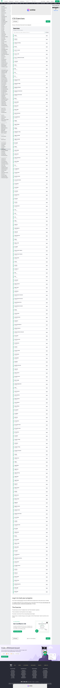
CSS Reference (3, 158)
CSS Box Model (3, 22)
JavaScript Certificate (45, 671)
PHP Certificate (45, 674)
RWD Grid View (3, 126)
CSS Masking (3, 95)
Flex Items (3, 111)
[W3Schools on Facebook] (57, 7)
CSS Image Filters (4, 90)
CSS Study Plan (3, 154)
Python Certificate (45, 673)
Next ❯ (48, 21)
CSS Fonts (2, 26)
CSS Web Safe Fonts (4, 168)
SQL (13, 3)
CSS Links (2, 29)
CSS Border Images (4, 71)
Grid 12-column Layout (5, 119)
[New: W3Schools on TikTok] (55, 8)
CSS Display (3, 32)
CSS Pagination (3, 97)
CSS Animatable (3, 170)
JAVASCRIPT (9, 3)
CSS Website (3, 151)
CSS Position (3, 35)
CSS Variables (3, 101)
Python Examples (34, 673)
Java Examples (34, 676)
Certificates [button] (22, 1)
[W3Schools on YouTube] (53, 7)
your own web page (44, 602)
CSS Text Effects (3, 77)
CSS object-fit (3, 92)
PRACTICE (39, 665)
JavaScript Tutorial (12, 671)
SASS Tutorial (3, 139)
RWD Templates (3, 132)
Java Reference (23, 676)
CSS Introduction (4, 7)
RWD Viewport (3, 125)
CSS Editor (3, 145)
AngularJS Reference (23, 677)
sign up (21, 600)
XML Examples (34, 677)
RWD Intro (3, 124)
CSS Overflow (3, 39)
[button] (33, 1)
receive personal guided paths (26, 603)
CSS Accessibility (4, 65)
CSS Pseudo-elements (4, 46)
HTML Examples (34, 670)
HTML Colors (23, 675)
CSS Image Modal (4, 87)
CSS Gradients (3, 75)
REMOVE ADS (56, 10)
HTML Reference (24, 670)
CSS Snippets (3, 146)
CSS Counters (3, 56)
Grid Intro (2, 115)
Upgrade (48, 1)
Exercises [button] (16, 1)
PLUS (15, 665)
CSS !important (3, 61)
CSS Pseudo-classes (4, 45)
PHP (23, 3)
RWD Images (3, 129)
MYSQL (51, 3)
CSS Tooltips (3, 85)
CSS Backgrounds (4, 16)
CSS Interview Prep (4, 155)
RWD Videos (3, 130)
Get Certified (43, 1)
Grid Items (3, 118)
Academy (52, 1)
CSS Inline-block (4, 41)
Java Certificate (45, 675)
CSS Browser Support (4, 177)
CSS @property (3, 102)
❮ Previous (15, 21)
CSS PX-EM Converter (4, 172)
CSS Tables (3, 31)
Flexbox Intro (3, 108)
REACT (47, 3)
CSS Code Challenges (4, 150)
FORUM (30, 681)
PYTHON (16, 3)
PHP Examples (34, 675)
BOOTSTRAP (43, 3)
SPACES (19, 665)
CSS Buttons (3, 96)
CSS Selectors (3, 10)
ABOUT (33, 681)
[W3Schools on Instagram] (58, 7)
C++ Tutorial (12, 677)
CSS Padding (3, 20)
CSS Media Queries (4, 105)
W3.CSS (27, 3)
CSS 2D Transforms (4, 80)
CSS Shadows (3, 76)
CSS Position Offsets (4, 36)
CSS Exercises (3, 149)
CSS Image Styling (4, 86)
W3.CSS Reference (23, 673)
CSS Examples (3, 144)
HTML (2, 3)
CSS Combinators (4, 44)
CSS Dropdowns (3, 50)
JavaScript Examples (34, 671)
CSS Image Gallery (4, 51)
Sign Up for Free (4, 656)
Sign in (15, 30)
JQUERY (55, 3)
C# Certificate (45, 677)
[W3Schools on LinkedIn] (54, 7)
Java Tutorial (12, 676)
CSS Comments (3, 12)
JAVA (20, 3)
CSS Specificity (3, 60)
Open (47, 35)
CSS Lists (2, 30)
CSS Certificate (3, 136)
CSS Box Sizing (3, 104)
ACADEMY (37, 681)
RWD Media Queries (4, 127)
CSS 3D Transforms (4, 81)
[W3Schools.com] (11, 665)
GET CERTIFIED (26, 665)
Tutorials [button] (5, 1)
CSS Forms (3, 55)
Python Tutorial (13, 673)
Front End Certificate (45, 672)
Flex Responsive (3, 112)
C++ (32, 3)
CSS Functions (3, 166)
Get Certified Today (17, 631)
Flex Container (3, 109)
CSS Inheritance (3, 59)
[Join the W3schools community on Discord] (56, 7)
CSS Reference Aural (4, 167)
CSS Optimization (4, 64)
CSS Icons (2, 27)
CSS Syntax (3, 9)
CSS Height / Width (4, 21)
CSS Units (2, 58)
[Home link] (2, 1)
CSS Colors (3, 15)
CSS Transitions (3, 82)
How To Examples (34, 672)
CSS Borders (3, 17)
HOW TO (38, 3)
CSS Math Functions (4, 63)
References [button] (11, 1)
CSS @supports (3, 120)
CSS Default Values (4, 176)
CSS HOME (3, 6)
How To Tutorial (13, 672)
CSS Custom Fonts (4, 78)
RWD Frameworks (4, 131)
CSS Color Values (4, 175)
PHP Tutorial (12, 675)
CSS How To (3, 11)
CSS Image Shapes (4, 91)
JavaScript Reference (23, 671)
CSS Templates (3, 142)
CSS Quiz (2, 147)
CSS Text (2, 25)
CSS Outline (3, 24)
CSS (4, 3)
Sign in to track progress (31, 638)
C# (34, 3)
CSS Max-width (3, 34)
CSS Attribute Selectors (5, 54)
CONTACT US (46, 665)
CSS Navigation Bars (4, 49)
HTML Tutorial (12, 670)
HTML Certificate (45, 670)
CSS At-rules (3, 165)
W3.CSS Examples (34, 674)
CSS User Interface (4, 100)
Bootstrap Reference (23, 674)
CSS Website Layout (4, 66)
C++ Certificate (45, 676)
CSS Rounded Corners (4, 70)
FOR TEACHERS (33, 665)
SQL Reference (23, 672)
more (34, 603)
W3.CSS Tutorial (13, 674)
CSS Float (2, 40)
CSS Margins (3, 19)
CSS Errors (3, 14)
